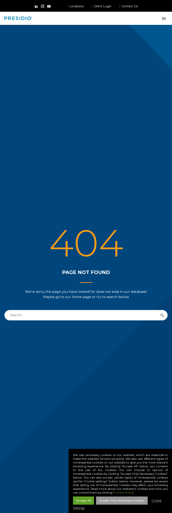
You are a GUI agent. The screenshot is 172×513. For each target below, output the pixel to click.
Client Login (102, 6)
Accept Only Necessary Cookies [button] (122, 500)
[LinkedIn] (36, 6)
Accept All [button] (83, 500)
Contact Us (129, 6)
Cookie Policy (123, 492)
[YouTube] (49, 6)
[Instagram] (42, 6)
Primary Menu (164, 18)
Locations (76, 6)
